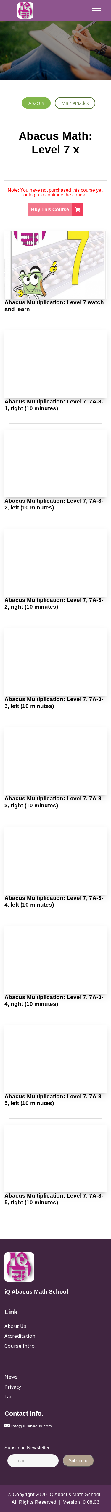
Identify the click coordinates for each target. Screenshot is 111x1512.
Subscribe (78, 1460)
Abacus (36, 103)
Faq (8, 1396)
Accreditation (20, 1336)
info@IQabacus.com (31, 1426)
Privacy (12, 1387)
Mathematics (75, 103)
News (10, 1377)
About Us (15, 1326)
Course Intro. (20, 1346)
